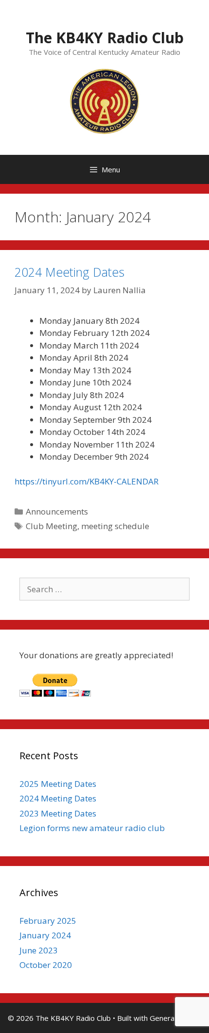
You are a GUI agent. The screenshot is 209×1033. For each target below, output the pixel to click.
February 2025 (47, 920)
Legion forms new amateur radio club (92, 827)
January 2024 (45, 935)
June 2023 (38, 950)
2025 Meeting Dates (57, 783)
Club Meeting (51, 526)
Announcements (57, 511)
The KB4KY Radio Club (105, 38)
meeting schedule (115, 526)
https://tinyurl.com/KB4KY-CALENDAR (86, 481)
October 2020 (45, 964)
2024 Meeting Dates (69, 272)
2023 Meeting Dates (57, 813)
